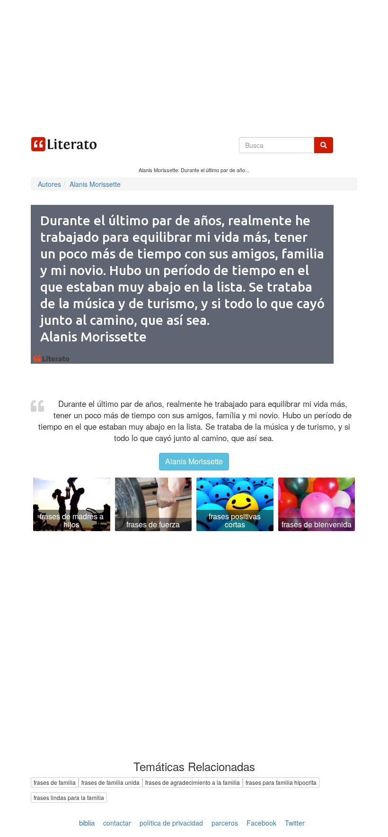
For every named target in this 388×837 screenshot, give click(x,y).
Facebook (261, 823)
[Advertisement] (194, 66)
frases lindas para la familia (69, 797)
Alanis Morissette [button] (194, 461)
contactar (117, 823)
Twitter (295, 823)
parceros (225, 823)
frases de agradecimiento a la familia (192, 782)
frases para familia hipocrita (281, 782)
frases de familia (55, 782)
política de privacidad (171, 823)
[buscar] (323, 145)
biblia (87, 823)
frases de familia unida (110, 782)
